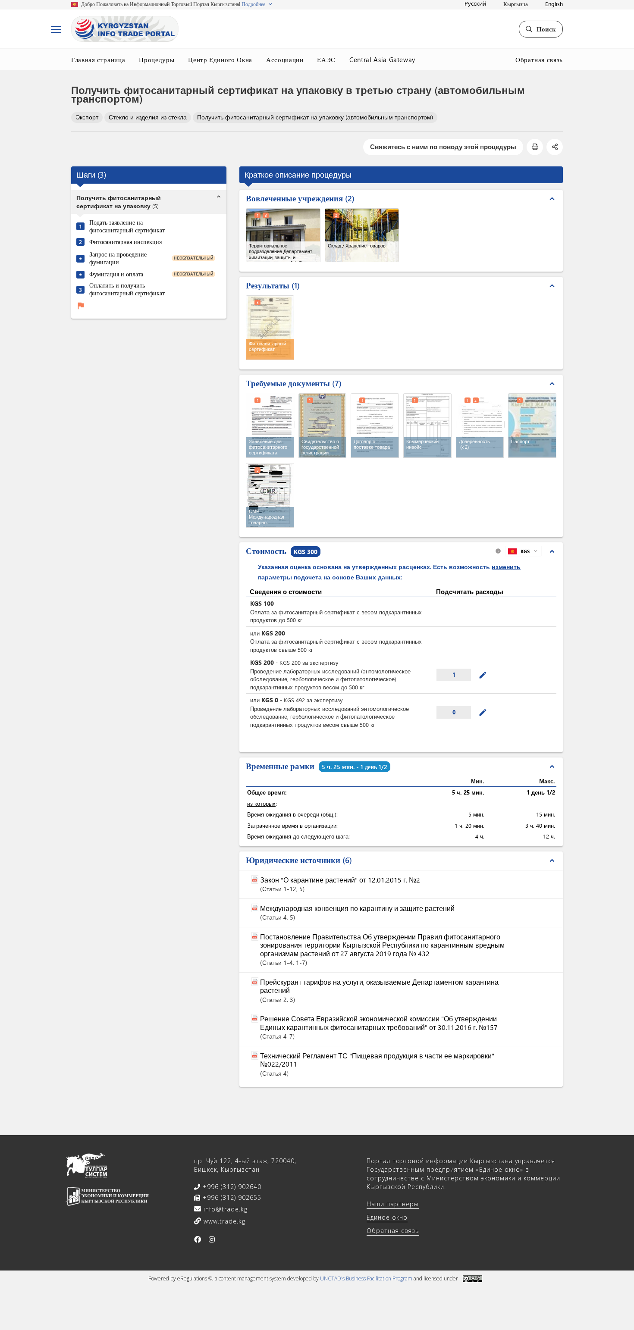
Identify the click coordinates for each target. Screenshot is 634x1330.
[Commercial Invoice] (427, 425)
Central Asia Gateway (382, 59)
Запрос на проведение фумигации (118, 258)
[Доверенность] (480, 424)
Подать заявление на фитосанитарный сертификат (127, 226)
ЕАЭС (326, 59)
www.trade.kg (223, 1221)
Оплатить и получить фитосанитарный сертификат (127, 289)
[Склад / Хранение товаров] (362, 235)
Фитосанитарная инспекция (125, 242)
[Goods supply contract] (375, 425)
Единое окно (387, 1217)
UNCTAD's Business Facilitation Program (366, 1278)
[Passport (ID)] (532, 425)
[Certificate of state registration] (322, 425)
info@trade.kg (224, 1209)
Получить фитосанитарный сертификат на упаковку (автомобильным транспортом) (315, 117)
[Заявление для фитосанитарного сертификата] (270, 424)
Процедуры (156, 59)
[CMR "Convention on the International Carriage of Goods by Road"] (270, 495)
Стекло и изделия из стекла (148, 117)
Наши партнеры (393, 1204)
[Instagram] (212, 1239)
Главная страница (98, 59)
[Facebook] (197, 1239)
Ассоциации (285, 59)
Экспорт (86, 117)
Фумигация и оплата (116, 274)
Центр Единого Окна (220, 59)
